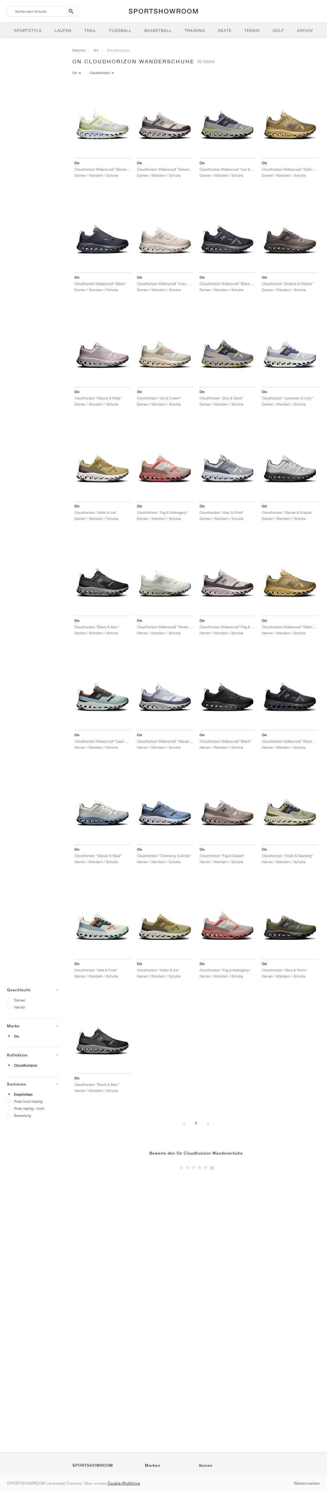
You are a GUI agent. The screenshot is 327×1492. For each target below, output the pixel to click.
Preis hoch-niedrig (28, 1101)
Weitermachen (307, 1483)
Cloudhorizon (25, 1065)
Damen (19, 1000)
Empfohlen (23, 1094)
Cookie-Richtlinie (124, 1483)
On (16, 1036)
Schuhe (78, 50)
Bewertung (22, 1115)
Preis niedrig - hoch (29, 1108)
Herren (19, 1007)
